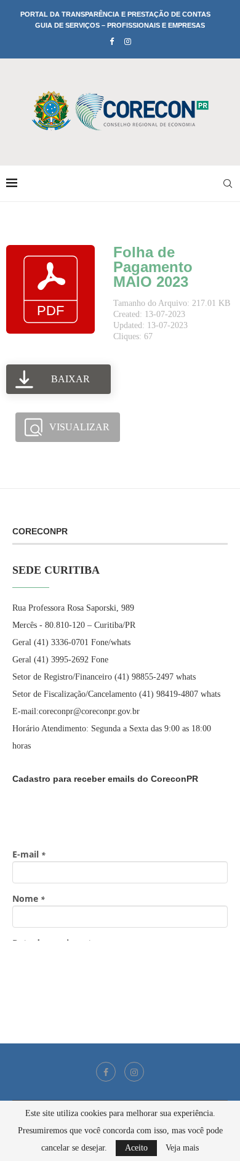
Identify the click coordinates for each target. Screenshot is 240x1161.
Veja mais (182, 1148)
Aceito (136, 1147)
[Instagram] (127, 42)
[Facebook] (112, 42)
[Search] (228, 183)
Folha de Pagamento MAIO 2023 (153, 267)
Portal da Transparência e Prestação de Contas (115, 14)
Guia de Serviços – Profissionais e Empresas (120, 25)
